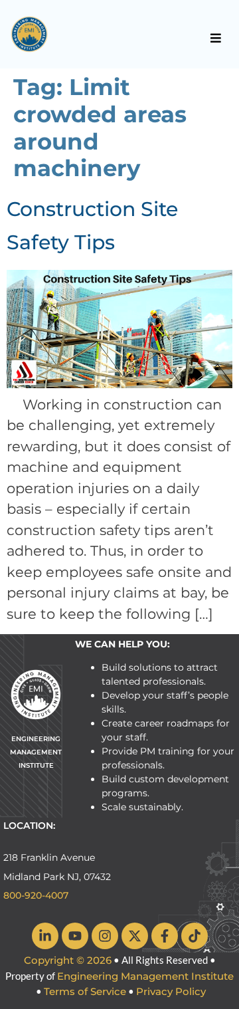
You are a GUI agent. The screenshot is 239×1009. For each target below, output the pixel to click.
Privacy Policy (171, 991)
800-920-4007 (35, 895)
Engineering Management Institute (145, 976)
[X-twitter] (134, 936)
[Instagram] (105, 936)
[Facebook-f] (164, 936)
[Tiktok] (194, 936)
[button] (216, 38)
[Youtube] (75, 936)
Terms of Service (85, 991)
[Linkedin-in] (45, 936)
